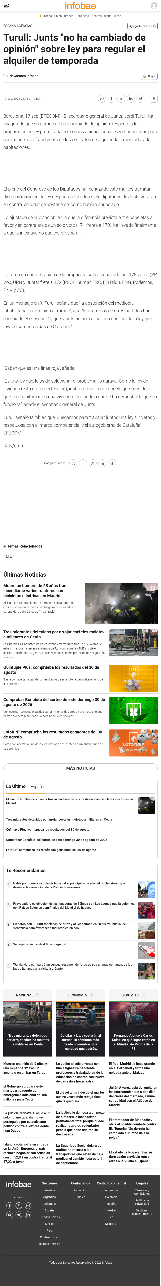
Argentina (49, 1197)
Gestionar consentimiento (142, 1212)
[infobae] (80, 6)
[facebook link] (9, 1205)
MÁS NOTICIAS (80, 768)
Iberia (108, 16)
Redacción (80, 1190)
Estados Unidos (49, 1217)
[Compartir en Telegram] (140, 99)
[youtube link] (9, 1214)
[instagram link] (28, 1205)
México (49, 1223)
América (49, 1190)
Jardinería (82, 16)
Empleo (80, 1197)
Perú (50, 1230)
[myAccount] (154, 6)
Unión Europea (63, 16)
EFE (9, 556)
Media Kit (111, 1223)
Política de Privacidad (142, 1202)
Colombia (49, 1203)
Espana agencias (17, 26)
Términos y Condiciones (142, 1192)
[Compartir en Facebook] (112, 99)
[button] (6, 6)
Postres (97, 16)
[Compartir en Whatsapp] (102, 99)
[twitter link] (19, 1205)
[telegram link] (19, 1214)
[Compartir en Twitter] (121, 99)
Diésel (118, 16)
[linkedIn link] (28, 1214)
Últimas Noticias (49, 1244)
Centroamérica (49, 1237)
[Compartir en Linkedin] (131, 99)
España (50, 1210)
